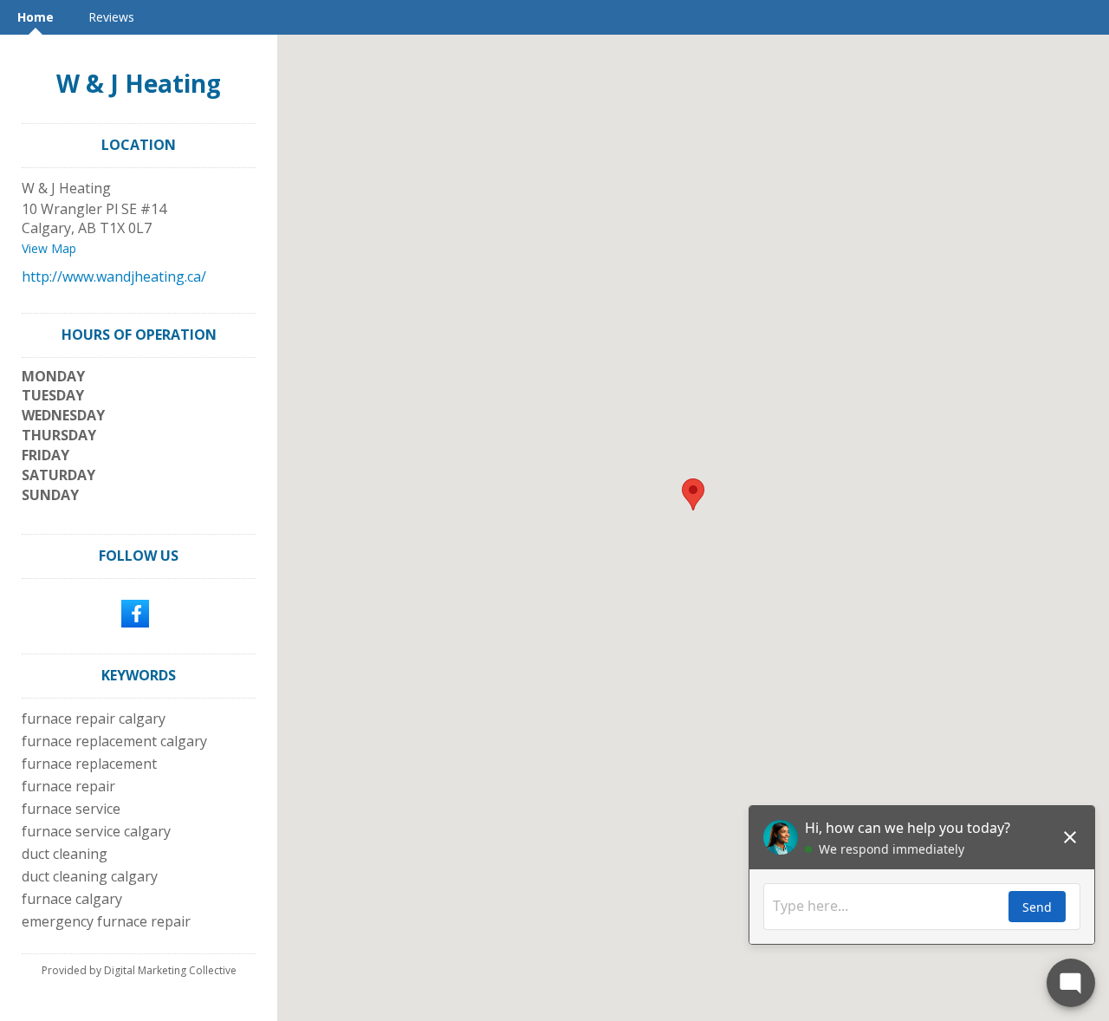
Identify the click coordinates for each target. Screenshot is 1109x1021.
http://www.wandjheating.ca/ (114, 276)
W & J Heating (138, 83)
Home (35, 17)
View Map (49, 248)
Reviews (111, 17)
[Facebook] (135, 611)
